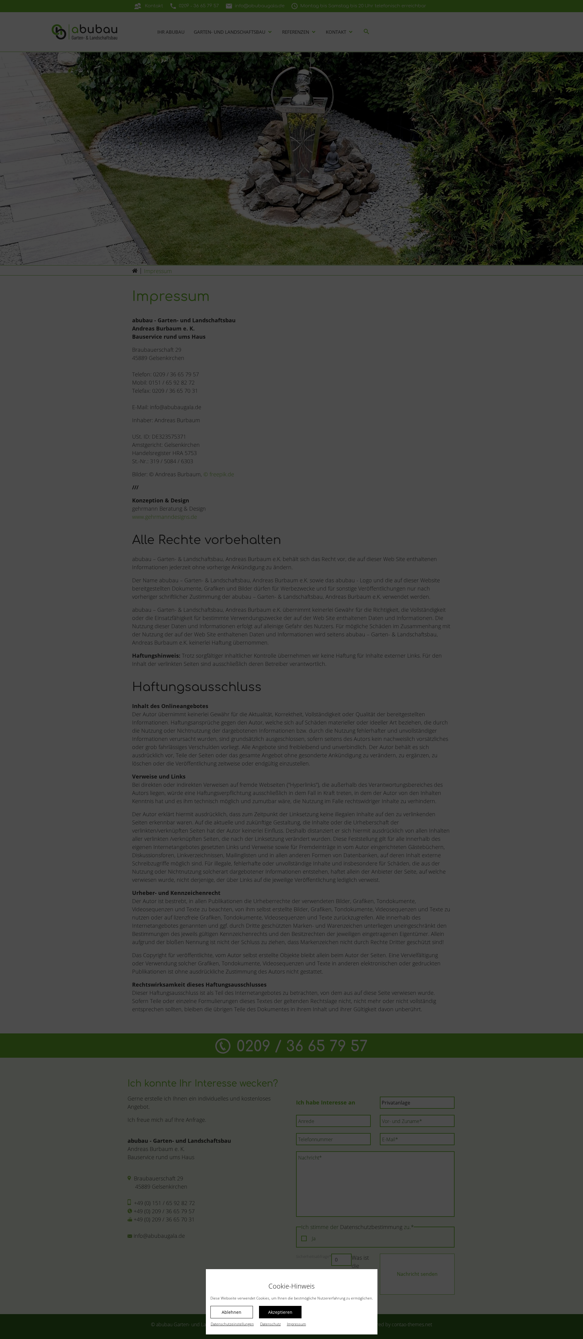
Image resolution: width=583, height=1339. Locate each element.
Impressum (296, 1324)
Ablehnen (231, 1312)
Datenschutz (270, 1324)
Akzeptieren (280, 1312)
